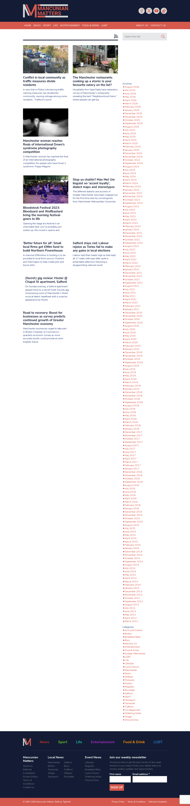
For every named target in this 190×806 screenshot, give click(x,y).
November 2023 (133, 196)
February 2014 (133, 584)
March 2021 (131, 302)
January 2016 (132, 508)
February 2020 (133, 346)
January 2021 (132, 309)
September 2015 (134, 521)
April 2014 (131, 578)
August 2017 (132, 445)
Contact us (158, 25)
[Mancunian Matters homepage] (45, 10)
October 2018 (132, 399)
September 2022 (134, 243)
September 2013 (134, 601)
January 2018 (132, 428)
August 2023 (132, 206)
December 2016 (133, 472)
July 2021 (130, 289)
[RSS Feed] (115, 36)
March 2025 (131, 143)
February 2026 (133, 106)
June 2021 (130, 292)
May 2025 (130, 136)
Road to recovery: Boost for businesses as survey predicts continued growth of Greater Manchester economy (44, 318)
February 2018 (133, 425)
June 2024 (130, 173)
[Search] (163, 36)
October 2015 (132, 518)
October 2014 (132, 558)
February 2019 (133, 385)
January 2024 (132, 190)
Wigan (128, 716)
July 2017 (130, 448)
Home (27, 25)
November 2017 (133, 435)
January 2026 (132, 110)
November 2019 (133, 355)
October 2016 (132, 478)
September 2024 (134, 163)
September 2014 (134, 561)
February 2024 (133, 186)
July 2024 (130, 170)
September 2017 (134, 442)
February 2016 (133, 505)
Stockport (130, 700)
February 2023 (133, 226)
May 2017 (130, 455)
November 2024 (133, 156)
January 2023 (132, 229)
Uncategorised (132, 710)
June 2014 (130, 571)
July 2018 (130, 408)
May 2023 (130, 216)
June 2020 (130, 332)
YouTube (156, 11)
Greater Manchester (135, 653)
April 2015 (131, 538)
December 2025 (133, 113)
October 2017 (132, 438)
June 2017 (130, 452)
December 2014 (133, 551)
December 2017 (133, 432)
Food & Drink (90, 25)
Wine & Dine (131, 720)
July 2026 (130, 90)
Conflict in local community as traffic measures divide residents (44, 81)
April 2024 (131, 179)
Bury (127, 640)
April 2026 (131, 100)
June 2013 (130, 611)
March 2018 (131, 422)
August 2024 (132, 166)
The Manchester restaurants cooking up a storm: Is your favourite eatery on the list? (92, 81)
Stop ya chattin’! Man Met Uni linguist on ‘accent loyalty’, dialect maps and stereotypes (94, 183)
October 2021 (132, 279)
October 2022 (132, 239)
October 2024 (132, 160)
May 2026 (130, 97)
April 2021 (131, 299)
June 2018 (130, 412)
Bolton (128, 633)
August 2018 (132, 405)
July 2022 (130, 249)
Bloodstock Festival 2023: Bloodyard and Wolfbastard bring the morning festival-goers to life (43, 213)
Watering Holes (133, 713)
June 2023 (130, 213)
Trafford (129, 706)
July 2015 (130, 528)
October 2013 (132, 598)
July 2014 (130, 568)
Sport (47, 25)
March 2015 (131, 541)
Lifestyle (129, 663)
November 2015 (133, 515)
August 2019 (132, 365)
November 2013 (133, 594)
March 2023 (131, 223)
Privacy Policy (30, 776)
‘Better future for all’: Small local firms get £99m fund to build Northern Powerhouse (43, 247)
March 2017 (131, 462)
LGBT (104, 25)
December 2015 (133, 511)
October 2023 (132, 199)
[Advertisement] (144, 62)
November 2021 (133, 276)
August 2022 (132, 246)
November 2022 (133, 236)
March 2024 (131, 183)
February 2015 (133, 545)
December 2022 (133, 233)
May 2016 (130, 495)
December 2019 (133, 352)
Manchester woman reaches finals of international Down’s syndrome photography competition (44, 146)
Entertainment (70, 25)
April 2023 (131, 219)
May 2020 (130, 335)
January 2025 (132, 150)
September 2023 (134, 203)
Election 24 (131, 643)
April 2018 (131, 419)
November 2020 (133, 316)
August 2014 (132, 564)
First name (115, 774)
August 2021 (132, 286)
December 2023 (133, 193)
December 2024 (133, 153)
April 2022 (131, 259)
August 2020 (132, 326)
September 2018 (134, 402)
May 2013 (130, 614)
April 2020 (131, 339)
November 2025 (133, 117)
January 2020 (132, 349)
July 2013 (130, 608)
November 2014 (133, 555)
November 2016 (133, 475)
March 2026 (131, 103)
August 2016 (132, 485)
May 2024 (130, 176)
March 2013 (131, 621)
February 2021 (133, 306)
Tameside (130, 703)
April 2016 (131, 498)
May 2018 (130, 415)
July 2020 (130, 329)
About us (142, 25)
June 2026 (130, 93)
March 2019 (131, 382)
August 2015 (132, 525)
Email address (141, 774)
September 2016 (134, 482)
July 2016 (130, 488)
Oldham (129, 676)
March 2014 (131, 581)
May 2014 (130, 575)
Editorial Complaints (29, 771)
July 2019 (130, 369)
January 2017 (132, 468)
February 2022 (133, 266)
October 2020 (132, 319)
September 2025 (134, 123)
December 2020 (133, 312)
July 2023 (130, 209)
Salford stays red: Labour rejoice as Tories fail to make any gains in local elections (93, 247)
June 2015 (130, 531)
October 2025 (132, 120)
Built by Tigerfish (63, 801)
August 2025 (132, 126)
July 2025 (130, 130)
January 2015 (132, 548)
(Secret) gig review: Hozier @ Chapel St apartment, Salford (46, 280)
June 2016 (130, 492)
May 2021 (130, 296)
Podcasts (129, 680)
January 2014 (132, 588)
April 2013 (131, 618)
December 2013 (133, 591)
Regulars (129, 686)
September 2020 (134, 322)
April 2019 (131, 379)
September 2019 (134, 362)
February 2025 (133, 146)
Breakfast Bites (133, 637)
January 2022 (132, 269)
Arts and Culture (133, 630)
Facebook (141, 11)
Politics (129, 683)
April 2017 (131, 458)
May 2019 (130, 375)
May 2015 (130, 535)
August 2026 (132, 87)
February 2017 (133, 465)
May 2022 (130, 256)
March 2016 (131, 502)
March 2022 (131, 263)
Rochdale (130, 690)
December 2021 (133, 272)
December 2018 (133, 392)
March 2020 (131, 342)
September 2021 (134, 282)
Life (55, 25)
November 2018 (133, 395)
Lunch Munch (132, 667)
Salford (128, 693)
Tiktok (164, 11)
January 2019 (132, 389)
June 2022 (130, 252)
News (37, 25)
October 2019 (132, 359)
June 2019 (130, 372)
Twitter (149, 11)
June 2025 (130, 133)
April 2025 (131, 140)
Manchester (131, 670)
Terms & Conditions (28, 782)
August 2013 (132, 604)
